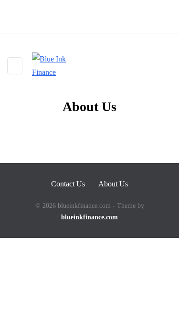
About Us (113, 184)
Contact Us (68, 184)
